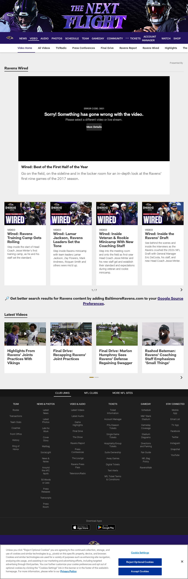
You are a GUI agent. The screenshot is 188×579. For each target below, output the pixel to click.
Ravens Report (77, 443)
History (15, 440)
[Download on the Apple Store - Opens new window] (81, 528)
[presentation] (182, 290)
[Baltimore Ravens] (94, 544)
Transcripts (45, 497)
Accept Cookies (140, 571)
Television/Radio (78, 473)
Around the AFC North (46, 470)
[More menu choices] (127, 38)
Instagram (175, 443)
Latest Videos (77, 410)
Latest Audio (78, 416)
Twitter (175, 437)
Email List (175, 419)
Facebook (175, 431)
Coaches (16, 428)
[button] (94, 127)
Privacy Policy (68, 571)
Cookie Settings (140, 552)
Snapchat (175, 449)
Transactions (16, 416)
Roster (16, 410)
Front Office (16, 434)
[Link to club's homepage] (9, 38)
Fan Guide (146, 452)
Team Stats (15, 422)
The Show (78, 437)
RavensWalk (146, 467)
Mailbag (46, 446)
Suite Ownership (113, 452)
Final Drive (78, 431)
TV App (175, 425)
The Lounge (78, 458)
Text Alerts (113, 470)
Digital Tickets (113, 464)
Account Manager (113, 419)
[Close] (182, 562)
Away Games (112, 458)
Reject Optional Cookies (140, 561)
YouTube (175, 455)
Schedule (146, 410)
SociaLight (46, 452)
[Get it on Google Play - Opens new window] (106, 529)
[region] (94, 562)
